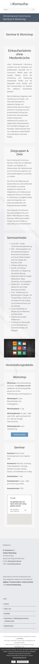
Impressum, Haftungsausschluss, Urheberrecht (16, 619)
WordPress (20, 638)
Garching (17, 646)
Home (6, 604)
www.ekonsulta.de (14, 564)
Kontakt (7, 614)
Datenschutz (8, 626)
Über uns (7, 609)
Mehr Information (22, 661)
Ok (25, 510)
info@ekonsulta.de (14, 561)
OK (13, 661)
